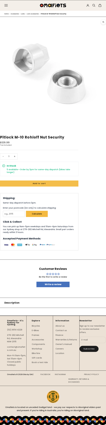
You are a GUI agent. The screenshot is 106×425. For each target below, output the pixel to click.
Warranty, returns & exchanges (78, 380)
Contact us (61, 330)
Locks (23, 14)
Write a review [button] (53, 284)
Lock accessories (33, 14)
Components (38, 344)
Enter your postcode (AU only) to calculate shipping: (29, 208)
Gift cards (37, 357)
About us (60, 325)
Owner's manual (63, 344)
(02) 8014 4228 (14, 329)
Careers (59, 348)
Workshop (37, 348)
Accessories (15, 14)
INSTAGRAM (60, 374)
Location (59, 353)
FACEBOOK (45, 374)
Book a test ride (40, 362)
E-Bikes (35, 330)
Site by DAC (28, 374)
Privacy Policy (91, 374)
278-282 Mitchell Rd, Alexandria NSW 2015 (15, 338)
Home (6, 14)
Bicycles (36, 325)
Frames (35, 335)
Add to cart (39, 183)
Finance (59, 335)
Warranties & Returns (66, 339)
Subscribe (89, 348)
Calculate (37, 213)
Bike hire (36, 353)
